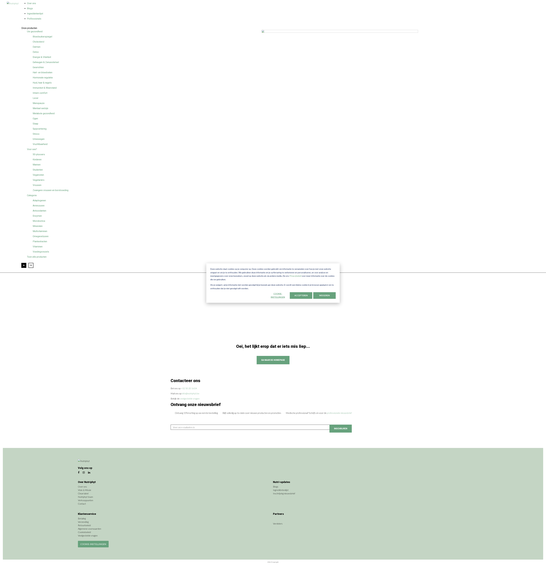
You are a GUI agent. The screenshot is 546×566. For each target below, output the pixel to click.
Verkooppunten (85, 500)
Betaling (82, 518)
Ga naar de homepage (273, 360)
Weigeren (324, 295)
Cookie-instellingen (278, 295)
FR (31, 265)
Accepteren (301, 295)
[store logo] (14, 4)
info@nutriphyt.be (190, 393)
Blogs (30, 8)
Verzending (83, 521)
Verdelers (278, 523)
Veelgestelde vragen (88, 535)
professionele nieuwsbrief (339, 413)
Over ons (31, 3)
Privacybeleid (295, 276)
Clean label (83, 493)
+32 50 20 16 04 (189, 388)
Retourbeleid (84, 525)
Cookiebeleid (84, 532)
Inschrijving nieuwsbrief (284, 493)
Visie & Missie (84, 490)
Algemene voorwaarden (89, 528)
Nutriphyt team (85, 496)
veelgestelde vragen (189, 398)
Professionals (34, 18)
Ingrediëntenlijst (35, 13)
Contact (82, 503)
